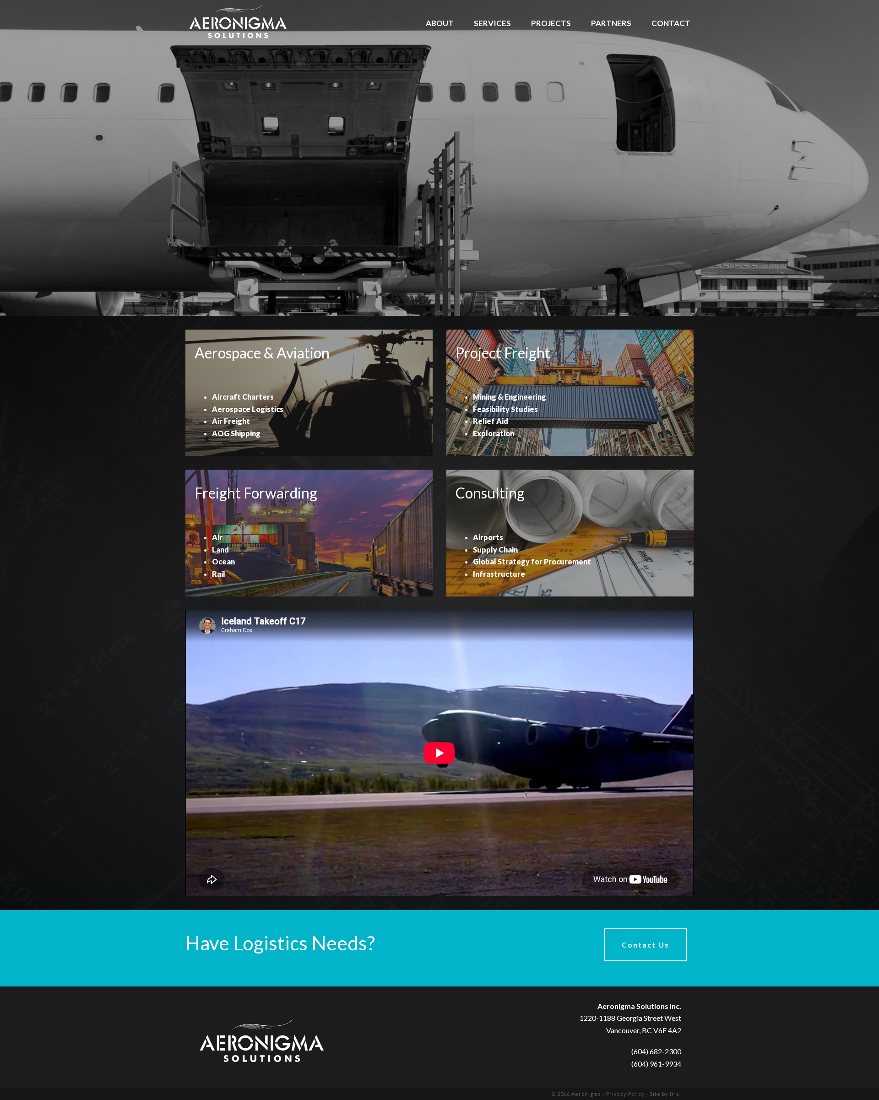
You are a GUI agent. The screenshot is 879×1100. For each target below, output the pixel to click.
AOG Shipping (236, 433)
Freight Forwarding (256, 493)
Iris (674, 1094)
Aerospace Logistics (247, 409)
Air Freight (231, 421)
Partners (611, 23)
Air (217, 537)
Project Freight (503, 353)
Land (220, 549)
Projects (551, 23)
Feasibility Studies (505, 409)
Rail (218, 573)
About (440, 23)
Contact (670, 23)
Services (492, 23)
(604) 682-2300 (656, 1051)
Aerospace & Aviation (262, 353)
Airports (488, 537)
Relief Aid (490, 421)
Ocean (223, 561)
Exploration (493, 433)
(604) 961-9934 (656, 1063)
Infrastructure (499, 573)
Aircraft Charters (243, 396)
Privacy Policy (625, 1094)
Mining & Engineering (509, 396)
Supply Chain (495, 549)
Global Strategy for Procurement (532, 561)
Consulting (490, 493)
